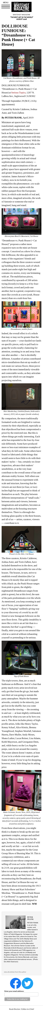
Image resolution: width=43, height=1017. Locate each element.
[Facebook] (15, 983)
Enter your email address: (14, 991)
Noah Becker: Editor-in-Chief (21, 1009)
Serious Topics (18, 92)
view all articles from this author (15, 972)
